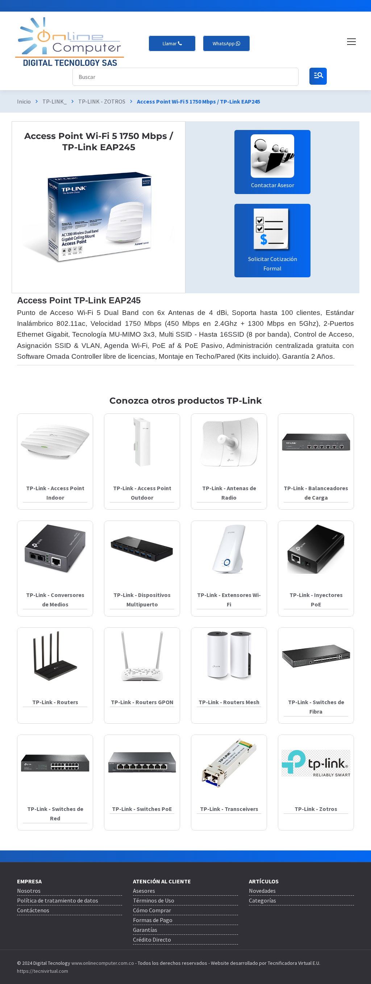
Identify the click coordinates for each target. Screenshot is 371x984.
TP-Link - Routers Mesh (229, 702)
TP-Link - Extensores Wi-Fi (229, 599)
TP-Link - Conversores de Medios (55, 599)
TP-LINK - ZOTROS (101, 101)
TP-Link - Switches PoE (142, 808)
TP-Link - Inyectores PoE (316, 599)
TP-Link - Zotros (316, 808)
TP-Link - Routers (55, 702)
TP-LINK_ (54, 101)
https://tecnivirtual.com (42, 971)
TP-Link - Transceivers (229, 808)
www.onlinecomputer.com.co (102, 963)
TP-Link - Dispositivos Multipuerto (142, 599)
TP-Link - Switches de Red (55, 813)
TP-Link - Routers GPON (142, 702)
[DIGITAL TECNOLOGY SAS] (69, 42)
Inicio (24, 101)
